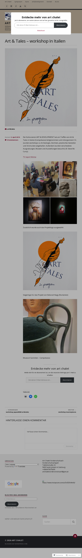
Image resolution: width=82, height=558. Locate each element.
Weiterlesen (41, 30)
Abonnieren (60, 25)
